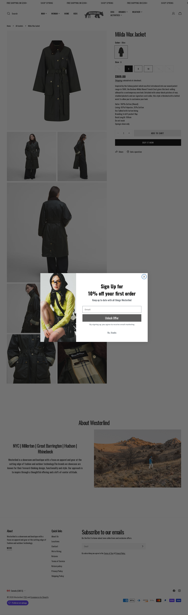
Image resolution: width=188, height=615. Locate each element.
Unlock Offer (112, 318)
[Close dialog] (144, 276)
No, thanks (111, 332)
